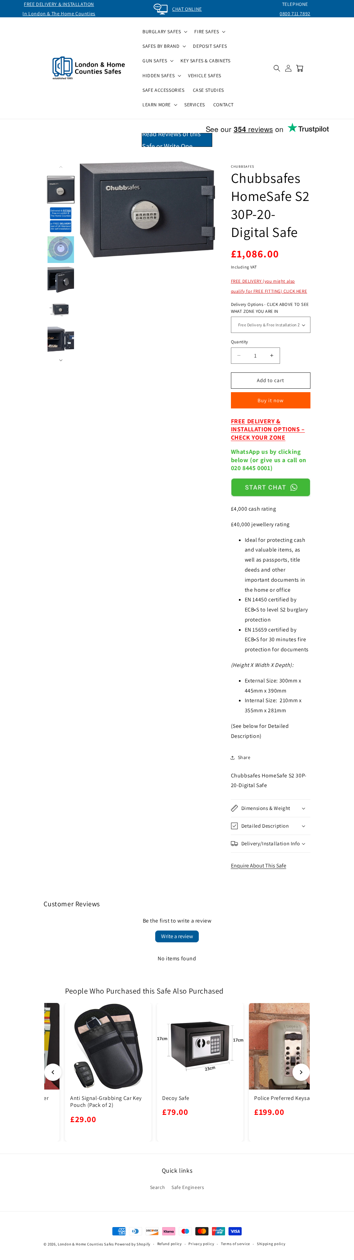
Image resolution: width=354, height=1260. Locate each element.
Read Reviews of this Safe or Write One (171, 140)
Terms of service (235, 1243)
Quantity (239, 342)
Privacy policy (201, 1243)
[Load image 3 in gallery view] (61, 250)
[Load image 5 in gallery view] (61, 310)
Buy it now (271, 400)
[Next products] (301, 1072)
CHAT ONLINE (187, 9)
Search (157, 1187)
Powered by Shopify (132, 1244)
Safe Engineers (187, 1187)
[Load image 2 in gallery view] (61, 219)
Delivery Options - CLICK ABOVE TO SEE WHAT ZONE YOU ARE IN (270, 307)
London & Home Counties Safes (86, 1244)
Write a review (177, 936)
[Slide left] (60, 167)
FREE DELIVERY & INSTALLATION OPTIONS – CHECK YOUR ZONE (268, 429)
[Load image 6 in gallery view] (61, 340)
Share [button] (244, 757)
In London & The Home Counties (58, 13)
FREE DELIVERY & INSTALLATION (59, 4)
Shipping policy (271, 1243)
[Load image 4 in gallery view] (61, 279)
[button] (164, 31)
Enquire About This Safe (258, 865)
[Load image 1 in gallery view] (61, 189)
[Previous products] (53, 1072)
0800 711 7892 (295, 13)
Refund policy (169, 1243)
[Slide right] (60, 360)
